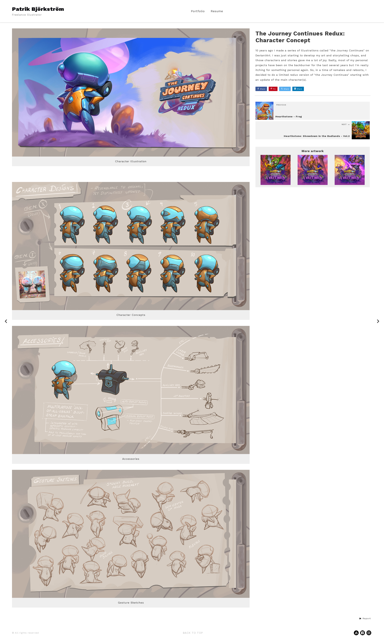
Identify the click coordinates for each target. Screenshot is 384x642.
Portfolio (198, 11)
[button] (365, 618)
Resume (217, 11)
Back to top (193, 632)
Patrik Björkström (38, 9)
